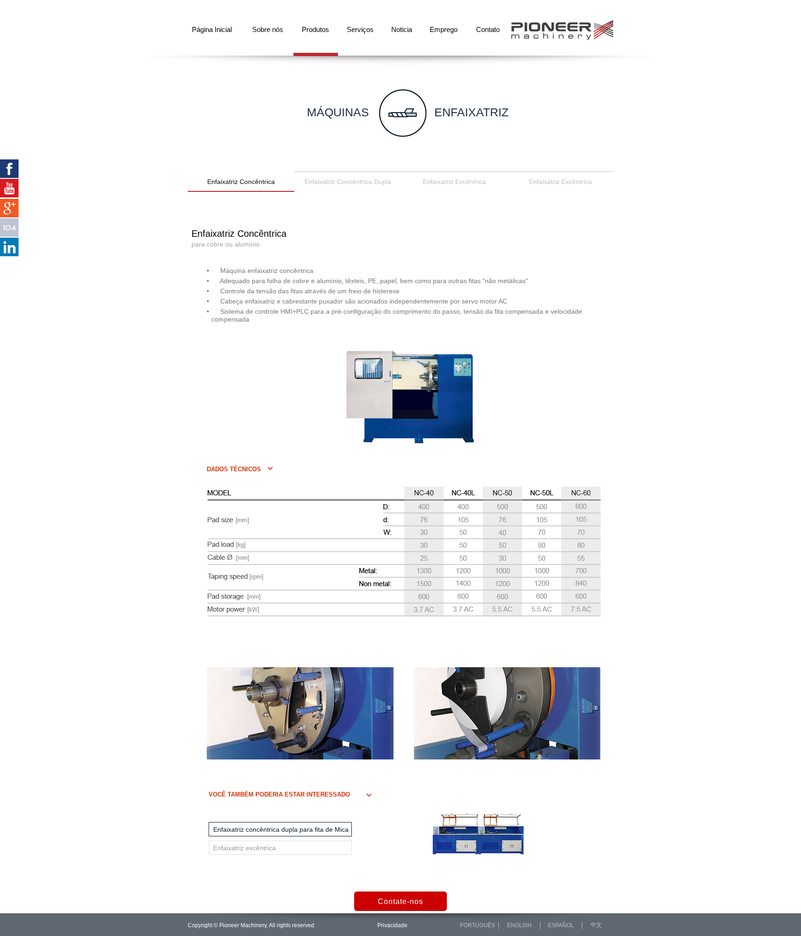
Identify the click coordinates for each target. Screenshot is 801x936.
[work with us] (9, 227)
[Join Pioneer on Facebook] (9, 168)
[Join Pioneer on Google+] (9, 208)
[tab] (280, 829)
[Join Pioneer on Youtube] (9, 188)
